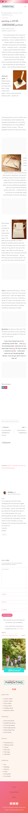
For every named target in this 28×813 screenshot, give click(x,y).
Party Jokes (8, 706)
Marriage (7, 752)
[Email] (17, 803)
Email (4, 602)
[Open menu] (25, 7)
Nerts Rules (7, 732)
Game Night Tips (9, 730)
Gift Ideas (7, 754)
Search (4, 632)
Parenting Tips (8, 742)
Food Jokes (7, 703)
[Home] (2, 13)
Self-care (7, 749)
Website (4, 609)
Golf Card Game (9, 720)
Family (6, 747)
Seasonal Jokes (9, 710)
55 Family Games (9, 725)
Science (6, 769)
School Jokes (8, 701)
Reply (4, 534)
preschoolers (14, 421)
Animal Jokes (8, 699)
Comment (5, 569)
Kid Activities (5, 17)
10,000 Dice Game (9, 723)
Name (4, 594)
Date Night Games (9, 727)
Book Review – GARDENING (21, 430)
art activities (5, 421)
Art (5, 764)
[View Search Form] (25, 1)
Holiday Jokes (8, 708)
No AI (14, 787)
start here (20, 628)
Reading (6, 767)
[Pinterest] (6, 1)
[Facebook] (3, 1)
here (24, 343)
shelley (10, 492)
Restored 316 (19, 810)
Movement (7, 774)
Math (5, 771)
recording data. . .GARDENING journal (7, 431)
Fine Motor (7, 776)
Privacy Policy (14, 792)
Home (14, 797)
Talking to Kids (8, 745)
